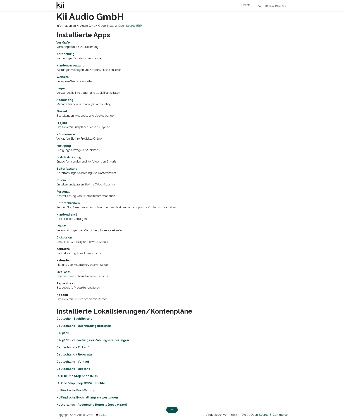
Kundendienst (66, 214)
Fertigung (63, 145)
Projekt (61, 123)
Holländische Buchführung (75, 390)
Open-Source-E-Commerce (269, 415)
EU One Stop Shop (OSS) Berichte (80, 383)
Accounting (64, 100)
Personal (63, 191)
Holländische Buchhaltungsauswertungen (87, 397)
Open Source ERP (130, 25)
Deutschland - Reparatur (74, 354)
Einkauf (61, 111)
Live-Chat (63, 272)
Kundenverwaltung (70, 65)
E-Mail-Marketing (68, 157)
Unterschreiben (68, 203)
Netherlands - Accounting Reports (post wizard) (91, 404)
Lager (60, 88)
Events (61, 226)
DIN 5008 (62, 333)
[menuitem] (245, 5)
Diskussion (64, 237)
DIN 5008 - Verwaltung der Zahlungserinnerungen (92, 340)
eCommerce (65, 134)
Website (62, 77)
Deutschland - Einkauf (72, 347)
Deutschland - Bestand (73, 369)
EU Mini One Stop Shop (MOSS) (78, 376)
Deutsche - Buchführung (74, 318)
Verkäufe (63, 42)
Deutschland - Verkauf (72, 361)
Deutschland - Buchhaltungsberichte (83, 326)
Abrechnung (65, 54)
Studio (61, 180)
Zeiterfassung (66, 168)
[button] (172, 410)
